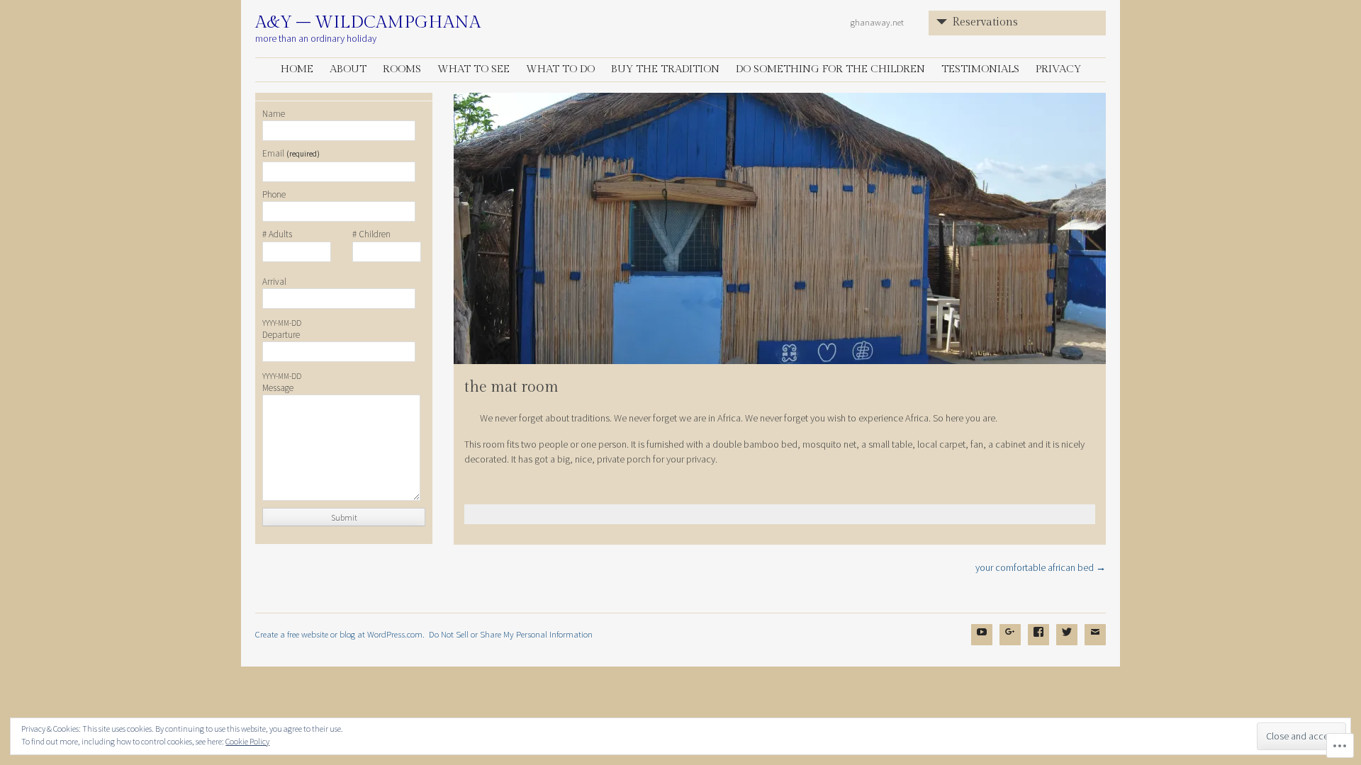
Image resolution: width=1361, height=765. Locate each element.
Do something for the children (830, 69)
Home (297, 69)
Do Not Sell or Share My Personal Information (511, 634)
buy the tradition (665, 69)
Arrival (274, 282)
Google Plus (1010, 642)
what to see (473, 69)
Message (277, 388)
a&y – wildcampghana (368, 23)
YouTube (981, 642)
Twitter (1066, 642)
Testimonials (980, 69)
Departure (281, 335)
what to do (560, 69)
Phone (274, 194)
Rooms (402, 69)
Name (273, 114)
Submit (344, 517)
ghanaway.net (877, 22)
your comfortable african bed (1040, 567)
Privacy (1058, 69)
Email (291, 153)
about (348, 69)
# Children (371, 234)
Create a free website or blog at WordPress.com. (340, 634)
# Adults (277, 234)
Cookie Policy (247, 741)
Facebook (1038, 642)
